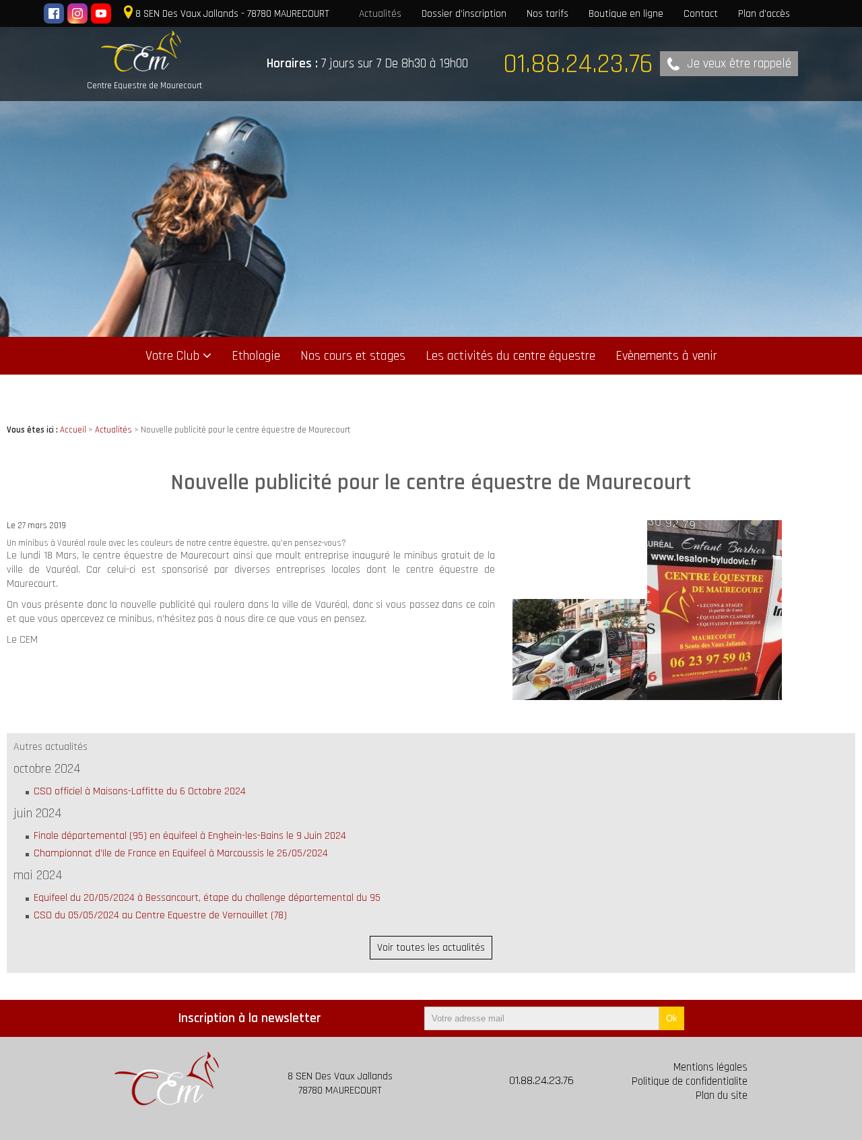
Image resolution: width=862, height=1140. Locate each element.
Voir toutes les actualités (431, 948)
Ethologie (256, 356)
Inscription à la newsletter (249, 1018)
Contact (701, 13)
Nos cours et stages (352, 356)
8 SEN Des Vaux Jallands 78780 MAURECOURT (340, 1083)
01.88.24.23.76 (541, 1080)
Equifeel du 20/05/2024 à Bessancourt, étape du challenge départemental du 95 (207, 898)
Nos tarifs (547, 13)
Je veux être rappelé (739, 63)
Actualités (380, 13)
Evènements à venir (666, 356)
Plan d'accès (764, 13)
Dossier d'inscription (464, 13)
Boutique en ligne (626, 13)
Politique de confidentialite (690, 1082)
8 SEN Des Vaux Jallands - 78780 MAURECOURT (232, 13)
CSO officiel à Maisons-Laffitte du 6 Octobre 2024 (140, 791)
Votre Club (172, 356)
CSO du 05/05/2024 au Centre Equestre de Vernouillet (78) (160, 915)
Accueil (73, 429)
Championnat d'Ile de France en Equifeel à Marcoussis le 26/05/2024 (181, 853)
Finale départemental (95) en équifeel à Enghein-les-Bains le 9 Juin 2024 (190, 836)
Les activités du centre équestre (510, 356)
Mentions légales (710, 1067)
